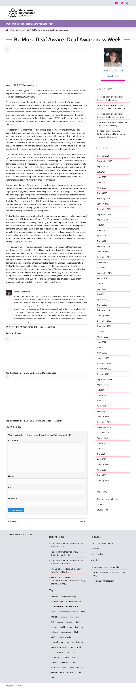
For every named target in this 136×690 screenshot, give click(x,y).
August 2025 (102, 166)
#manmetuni (75, 617)
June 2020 (101, 448)
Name (11, 476)
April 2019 (101, 469)
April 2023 (101, 299)
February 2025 (103, 198)
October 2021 (103, 374)
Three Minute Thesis (74, 672)
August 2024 (102, 219)
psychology (76, 657)
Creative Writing (66, 637)
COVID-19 (54, 637)
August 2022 (102, 336)
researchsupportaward (68, 662)
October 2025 (103, 155)
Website (12, 498)
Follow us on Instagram (103, 580)
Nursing (60, 652)
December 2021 (104, 363)
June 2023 (101, 289)
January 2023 (103, 315)
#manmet (64, 617)
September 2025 (104, 161)
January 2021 (103, 416)
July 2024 (101, 225)
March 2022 (102, 352)
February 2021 (103, 411)
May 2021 (101, 400)
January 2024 (103, 251)
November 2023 (104, 262)
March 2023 (102, 304)
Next (81, 521)
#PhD (52, 622)
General (100, 504)
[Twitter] (122, 3)
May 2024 (101, 230)
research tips (74, 667)
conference (54, 632)
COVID (76, 632)
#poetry (60, 622)
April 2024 (101, 235)
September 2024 (104, 214)
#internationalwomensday (68, 612)
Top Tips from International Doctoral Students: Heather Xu (34, 420)
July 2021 (101, 390)
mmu (52, 652)
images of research (57, 642)
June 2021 (101, 395)
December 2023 (104, 257)
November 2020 (104, 427)
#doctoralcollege (57, 602)
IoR (68, 642)
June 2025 (101, 177)
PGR (67, 652)
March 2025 (102, 193)
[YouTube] (127, 3)
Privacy (12, 686)
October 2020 (103, 432)
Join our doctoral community (105, 567)
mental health (76, 647)
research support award (59, 667)
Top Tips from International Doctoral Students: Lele (31, 372)
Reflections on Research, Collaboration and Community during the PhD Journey (111, 134)
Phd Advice (55, 657)
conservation (66, 632)
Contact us (19, 686)
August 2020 (102, 438)
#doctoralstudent (57, 607)
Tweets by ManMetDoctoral (20, 534)
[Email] (116, 3)
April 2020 (101, 459)
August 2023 (102, 278)
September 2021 (104, 379)
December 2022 (104, 320)
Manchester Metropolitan (59, 647)
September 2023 (104, 273)
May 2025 (101, 182)
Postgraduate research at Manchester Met (29, 23)
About (7, 686)
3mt (76, 627)
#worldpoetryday (66, 627)
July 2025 (101, 171)
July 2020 (101, 443)
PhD (73, 652)
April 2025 (101, 187)
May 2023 (101, 294)
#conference (55, 597)
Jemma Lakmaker (113, 70)
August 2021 (102, 384)
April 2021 (101, 406)
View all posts (113, 76)
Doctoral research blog (19, 30)
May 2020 (101, 454)
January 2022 (103, 358)
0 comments (28, 327)
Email (11, 487)
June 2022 (101, 342)
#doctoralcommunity (73, 602)
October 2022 (103, 331)
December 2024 (104, 209)
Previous (14, 521)
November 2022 (104, 326)
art (82, 627)
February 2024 (103, 246)
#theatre (78, 622)
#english (53, 612)
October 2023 (103, 267)
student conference (57, 672)
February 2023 (103, 310)
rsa (83, 667)
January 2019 (103, 480)
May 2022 (101, 347)
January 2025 (103, 203)
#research (69, 622)
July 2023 (101, 283)
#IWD (83, 612)
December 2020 (104, 422)
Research (54, 662)
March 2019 (102, 475)
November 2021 (104, 368)
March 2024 (102, 241)
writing (53, 677)
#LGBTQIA (54, 617)
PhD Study (65, 657)
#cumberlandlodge (69, 597)
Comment (13, 440)
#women (54, 627)
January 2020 (103, 464)
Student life (102, 509)
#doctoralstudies (72, 607)
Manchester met (78, 642)
